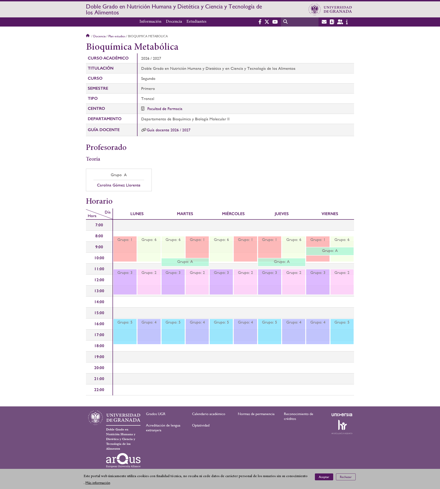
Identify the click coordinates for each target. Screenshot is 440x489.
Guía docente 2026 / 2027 (168, 129)
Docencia (174, 22)
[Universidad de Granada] (330, 9)
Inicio (88, 36)
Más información (97, 482)
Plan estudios (116, 36)
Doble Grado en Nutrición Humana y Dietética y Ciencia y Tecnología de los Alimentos (174, 9)
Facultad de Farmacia (164, 108)
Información (150, 22)
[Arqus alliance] (123, 460)
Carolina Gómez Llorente (118, 185)
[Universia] (342, 414)
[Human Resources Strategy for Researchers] (342, 427)
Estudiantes (196, 22)
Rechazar (346, 476)
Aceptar (324, 476)
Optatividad (200, 425)
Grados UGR (155, 414)
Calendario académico (208, 414)
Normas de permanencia (256, 414)
